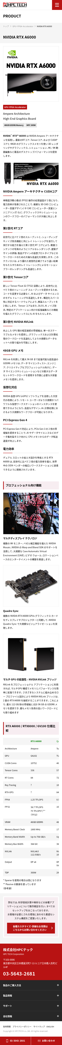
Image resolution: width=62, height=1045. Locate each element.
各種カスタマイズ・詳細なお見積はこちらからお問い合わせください (30, 928)
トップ (6, 26)
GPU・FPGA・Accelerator (23, 26)
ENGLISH (50, 1026)
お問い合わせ (48, 1040)
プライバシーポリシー (22, 1026)
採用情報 (7, 1026)
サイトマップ (39, 1026)
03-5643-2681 (17, 1040)
